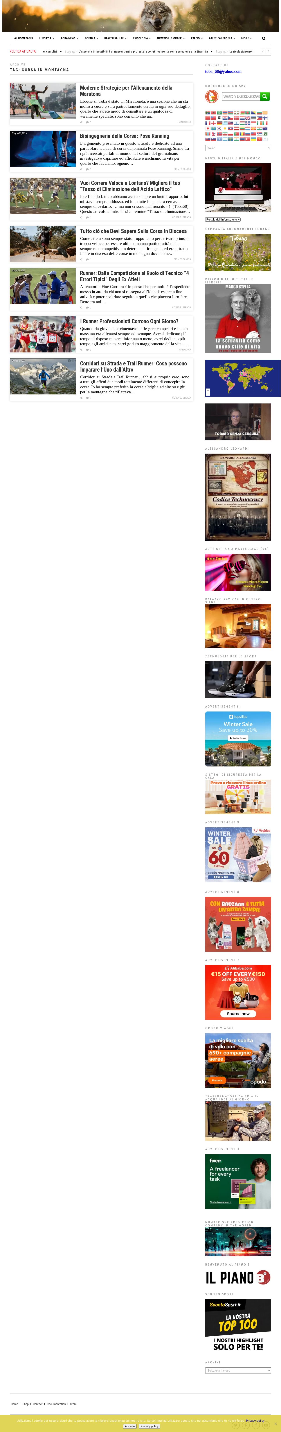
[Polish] (231, 133)
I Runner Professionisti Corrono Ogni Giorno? (129, 321)
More (245, 38)
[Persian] (225, 133)
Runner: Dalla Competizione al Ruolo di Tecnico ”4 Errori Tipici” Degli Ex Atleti (134, 276)
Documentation (56, 1404)
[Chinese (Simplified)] (208, 118)
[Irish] (259, 123)
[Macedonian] (254, 128)
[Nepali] (214, 133)
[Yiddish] (265, 139)
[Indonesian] (254, 123)
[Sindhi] (265, 133)
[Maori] (265, 128)
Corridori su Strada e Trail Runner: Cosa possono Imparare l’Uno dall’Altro (133, 366)
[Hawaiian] (231, 123)
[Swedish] (231, 139)
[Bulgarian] (259, 112)
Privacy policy (255, 1420)
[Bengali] (248, 112)
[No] (275, 1423)
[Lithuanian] (242, 128)
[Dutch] (242, 118)
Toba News (68, 38)
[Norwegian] (219, 133)
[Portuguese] (237, 133)
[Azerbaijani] (231, 112)
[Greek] (225, 123)
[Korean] (219, 128)
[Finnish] (265, 118)
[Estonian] (254, 118)
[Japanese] (208, 128)
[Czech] (231, 118)
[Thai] (242, 139)
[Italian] (265, 123)
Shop (26, 1404)
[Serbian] (259, 133)
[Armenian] (225, 112)
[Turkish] (248, 139)
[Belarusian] (242, 112)
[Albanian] (214, 112)
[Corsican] (219, 118)
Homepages (25, 38)
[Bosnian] (254, 112)
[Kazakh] (214, 128)
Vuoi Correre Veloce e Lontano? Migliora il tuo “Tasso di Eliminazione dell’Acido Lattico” (130, 186)
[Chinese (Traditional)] (214, 118)
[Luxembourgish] (248, 128)
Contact (38, 1404)
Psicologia (140, 38)
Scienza (90, 38)
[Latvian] (237, 128)
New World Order (169, 38)
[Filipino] (259, 118)
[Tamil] (237, 139)
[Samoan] (254, 133)
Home (14, 1404)
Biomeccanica (182, 169)
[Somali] (219, 139)
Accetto (130, 1426)
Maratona (185, 122)
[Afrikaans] (208, 112)
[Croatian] (225, 118)
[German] (219, 123)
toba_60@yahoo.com (223, 71)
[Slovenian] (214, 139)
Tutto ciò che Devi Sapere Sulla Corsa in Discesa (133, 231)
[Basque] (237, 112)
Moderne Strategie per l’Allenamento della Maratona (126, 91)
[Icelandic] (248, 123)
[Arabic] (219, 112)
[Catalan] (265, 112)
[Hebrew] (237, 123)
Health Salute (114, 38)
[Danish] (237, 118)
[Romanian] (242, 133)
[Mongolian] (208, 133)
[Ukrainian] (254, 139)
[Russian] (248, 133)
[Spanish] (225, 139)
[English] (248, 118)
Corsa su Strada (181, 217)
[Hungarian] (242, 123)
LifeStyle (45, 38)
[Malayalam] (259, 128)
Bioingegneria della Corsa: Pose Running (124, 136)
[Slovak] (208, 139)
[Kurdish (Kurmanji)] (225, 128)
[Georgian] (214, 123)
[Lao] (231, 128)
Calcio (195, 38)
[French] (208, 123)
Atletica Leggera (220, 38)
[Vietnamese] (259, 139)
